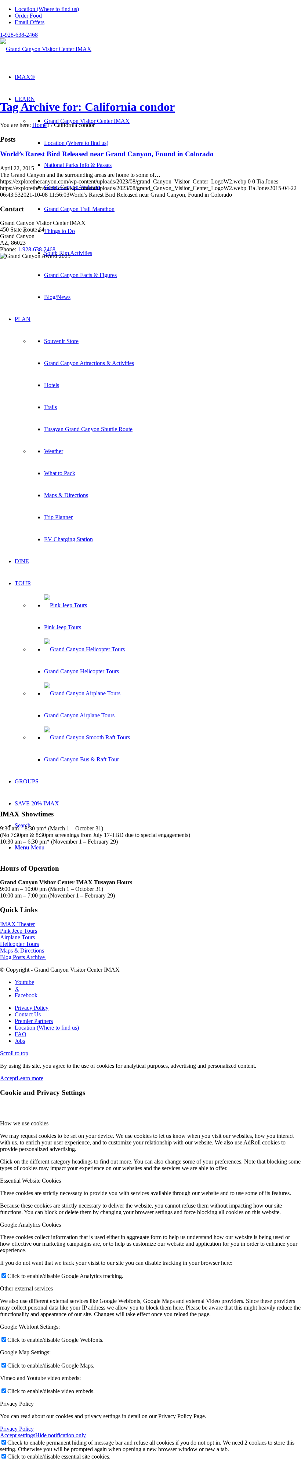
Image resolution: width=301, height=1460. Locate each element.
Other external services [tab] (26, 1288)
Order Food (28, 15)
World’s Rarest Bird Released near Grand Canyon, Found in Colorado (107, 154)
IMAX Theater (17, 924)
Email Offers (29, 22)
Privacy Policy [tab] (17, 1404)
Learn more (30, 1078)
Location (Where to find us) (47, 9)
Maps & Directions (22, 950)
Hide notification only (60, 1435)
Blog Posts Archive (23, 957)
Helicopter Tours (19, 944)
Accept (8, 1078)
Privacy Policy (17, 1429)
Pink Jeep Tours (18, 931)
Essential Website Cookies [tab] (30, 1180)
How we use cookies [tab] (24, 1123)
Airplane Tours (17, 937)
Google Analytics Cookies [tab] (30, 1224)
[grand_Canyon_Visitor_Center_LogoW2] (45, 49)
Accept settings (17, 1435)
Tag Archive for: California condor (87, 106)
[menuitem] (158, 9)
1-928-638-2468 (19, 35)
